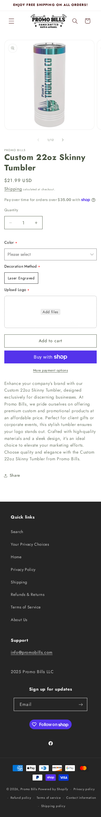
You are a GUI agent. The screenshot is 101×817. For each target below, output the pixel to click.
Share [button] (15, 475)
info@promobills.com (32, 652)
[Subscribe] (80, 704)
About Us (19, 620)
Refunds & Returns (28, 594)
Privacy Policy (23, 569)
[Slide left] (38, 140)
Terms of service (49, 798)
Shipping (13, 189)
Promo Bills (28, 789)
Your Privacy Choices (30, 544)
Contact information (81, 798)
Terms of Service (26, 607)
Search (17, 532)
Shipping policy (53, 806)
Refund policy (21, 798)
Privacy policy (84, 789)
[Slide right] (63, 140)
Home (16, 557)
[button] (11, 21)
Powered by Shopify (53, 789)
